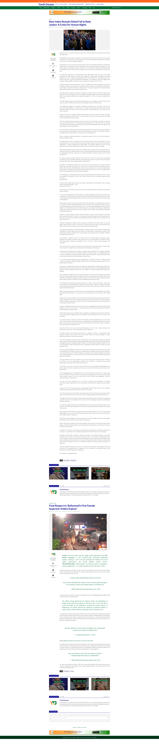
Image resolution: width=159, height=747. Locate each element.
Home (40, 7)
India (39, 1)
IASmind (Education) (90, 4)
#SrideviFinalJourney (77, 655)
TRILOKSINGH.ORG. (68, 564)
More (90, 7)
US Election (82, 1)
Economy (73, 7)
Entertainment (59, 1)
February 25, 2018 (94, 589)
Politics (68, 7)
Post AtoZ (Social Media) (61, 4)
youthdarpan (53, 59)
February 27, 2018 (89, 635)
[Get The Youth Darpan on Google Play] (95, 12)
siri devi (71, 671)
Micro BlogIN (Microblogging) (76, 4)
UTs (63, 7)
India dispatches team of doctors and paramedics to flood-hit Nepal (79, 473)
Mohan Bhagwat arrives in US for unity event (100, 473)
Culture (51, 1)
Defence (46, 1)
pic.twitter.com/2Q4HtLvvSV (88, 630)
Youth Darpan (46, 4)
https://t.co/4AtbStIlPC (91, 655)
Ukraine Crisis (76, 1)
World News (73, 460)
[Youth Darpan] (51, 12)
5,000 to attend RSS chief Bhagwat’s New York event (58, 473)
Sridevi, (64, 555)
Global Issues (46, 7)
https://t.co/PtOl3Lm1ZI (96, 584)
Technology (84, 7)
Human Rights (66, 460)
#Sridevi (108, 570)
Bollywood (51, 503)
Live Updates (66, 671)
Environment (66, 1)
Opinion (71, 1)
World (43, 1)
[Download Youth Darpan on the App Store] (103, 12)
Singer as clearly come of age (79, 727)
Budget (53, 7)
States (58, 7)
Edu (54, 1)
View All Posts (106, 485)
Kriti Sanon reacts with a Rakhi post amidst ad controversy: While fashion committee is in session (101, 684)
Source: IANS (56, 470)
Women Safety (88, 1)
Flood (75, 470)
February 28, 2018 (95, 578)
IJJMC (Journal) (100, 4)
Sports (78, 7)
